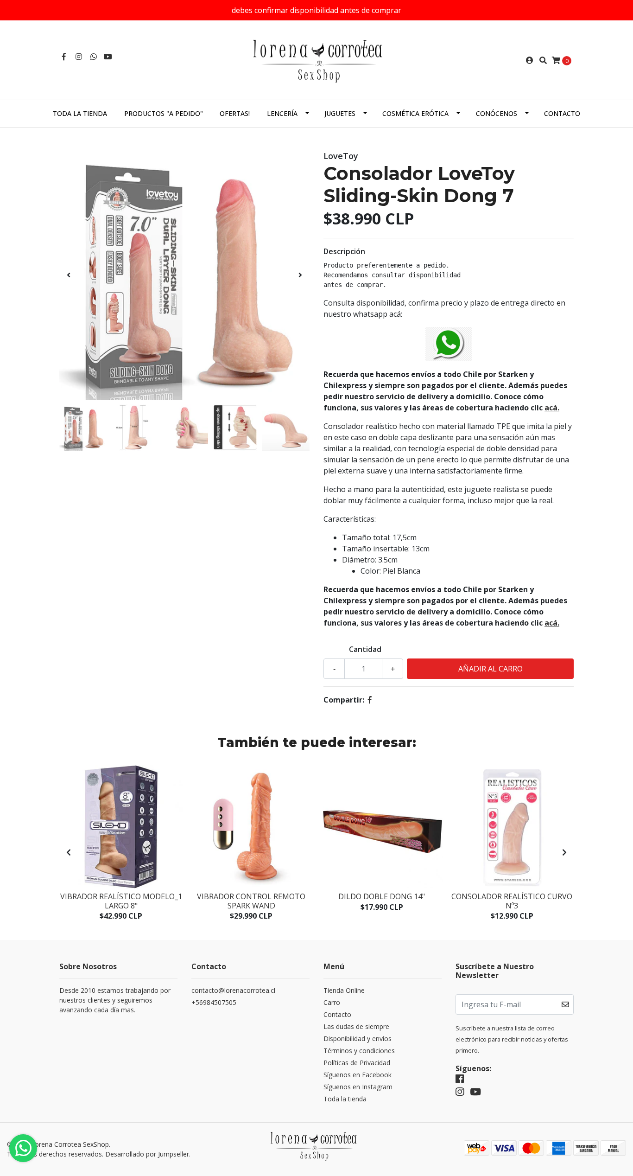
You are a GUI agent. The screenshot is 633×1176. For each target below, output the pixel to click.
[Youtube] (108, 56)
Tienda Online (344, 990)
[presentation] (68, 275)
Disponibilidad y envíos (357, 1038)
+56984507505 (213, 1002)
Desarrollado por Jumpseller (147, 1154)
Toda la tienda (80, 113)
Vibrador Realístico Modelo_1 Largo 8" (121, 900)
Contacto (562, 113)
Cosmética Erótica (415, 113)
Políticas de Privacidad (356, 1062)
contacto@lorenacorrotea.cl (233, 990)
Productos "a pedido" (163, 113)
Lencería (282, 113)
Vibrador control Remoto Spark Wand (251, 900)
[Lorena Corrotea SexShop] (316, 59)
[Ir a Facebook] (64, 56)
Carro (331, 1002)
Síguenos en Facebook (357, 1074)
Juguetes (339, 113)
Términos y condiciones (359, 1050)
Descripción (344, 251)
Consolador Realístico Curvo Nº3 (511, 900)
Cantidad (365, 649)
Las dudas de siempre (356, 1026)
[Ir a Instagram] (78, 56)
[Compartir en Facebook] (370, 700)
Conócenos (496, 113)
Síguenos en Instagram (357, 1086)
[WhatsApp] (93, 56)
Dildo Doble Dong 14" (381, 896)
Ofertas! (235, 113)
